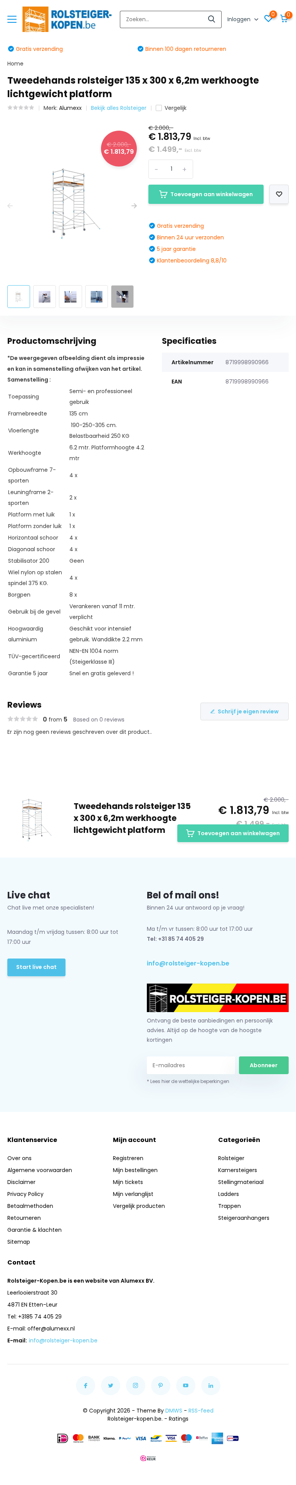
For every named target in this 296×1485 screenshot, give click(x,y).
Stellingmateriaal (241, 1182)
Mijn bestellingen (135, 1170)
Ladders (228, 1194)
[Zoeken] (212, 19)
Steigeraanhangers (243, 1218)
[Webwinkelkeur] (148, 1458)
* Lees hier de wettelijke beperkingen (188, 1081)
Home (15, 63)
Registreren (128, 1158)
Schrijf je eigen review (248, 711)
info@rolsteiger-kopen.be (188, 963)
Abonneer (264, 1065)
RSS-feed (201, 1410)
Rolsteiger (231, 1158)
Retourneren (24, 1218)
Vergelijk (176, 108)
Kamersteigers (237, 1170)
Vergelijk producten (139, 1206)
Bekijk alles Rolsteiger (118, 108)
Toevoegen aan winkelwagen (211, 194)
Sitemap (18, 1242)
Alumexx (70, 108)
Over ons (19, 1158)
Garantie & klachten (34, 1230)
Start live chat (36, 967)
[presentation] (10, 206)
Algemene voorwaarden (39, 1170)
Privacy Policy (25, 1194)
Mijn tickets (128, 1182)
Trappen (229, 1206)
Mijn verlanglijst (133, 1194)
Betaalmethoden (30, 1206)
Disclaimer (21, 1182)
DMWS (173, 1410)
